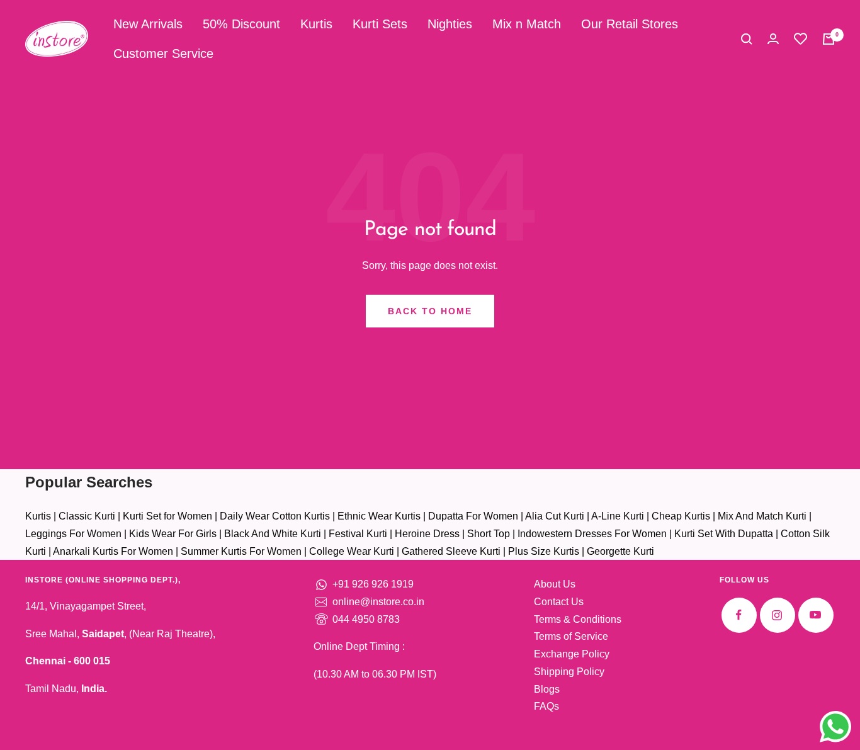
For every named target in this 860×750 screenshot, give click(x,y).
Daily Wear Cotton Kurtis (275, 516)
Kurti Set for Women (167, 516)
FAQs (546, 706)
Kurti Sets (380, 24)
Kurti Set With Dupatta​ (723, 533)
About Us (554, 584)
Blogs (547, 689)
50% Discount (241, 24)
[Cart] (828, 39)
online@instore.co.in (378, 601)
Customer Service (163, 53)
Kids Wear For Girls (173, 533)
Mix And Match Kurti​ (762, 516)
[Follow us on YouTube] (815, 615)
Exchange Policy (571, 654)
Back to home (430, 311)
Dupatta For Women (473, 516)
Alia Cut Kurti (554, 516)
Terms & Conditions (577, 619)
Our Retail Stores (629, 24)
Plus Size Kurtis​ (543, 551)
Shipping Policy (569, 671)
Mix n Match (526, 24)
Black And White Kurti (272, 533)
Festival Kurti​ (358, 533)
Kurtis (316, 24)
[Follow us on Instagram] (777, 615)
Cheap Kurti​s (681, 516)
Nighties (449, 24)
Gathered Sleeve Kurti (451, 551)
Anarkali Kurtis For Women (113, 551)
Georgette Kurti (620, 551)
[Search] (746, 39)
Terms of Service (571, 636)
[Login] (773, 38)
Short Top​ (488, 533)
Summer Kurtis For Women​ (241, 551)
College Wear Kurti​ (351, 551)
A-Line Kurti (617, 516)
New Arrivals (148, 24)
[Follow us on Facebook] (738, 615)
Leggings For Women (73, 533)
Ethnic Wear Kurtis (379, 516)
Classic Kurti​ (87, 516)
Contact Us (559, 601)
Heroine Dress (427, 533)
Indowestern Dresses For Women (592, 533)
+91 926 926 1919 (373, 584)
